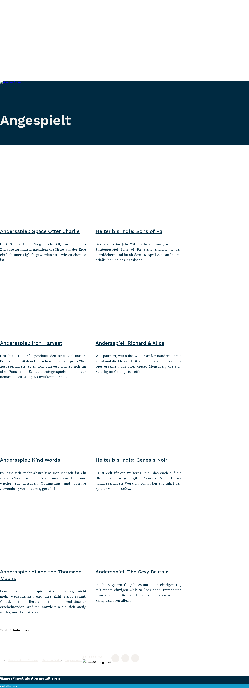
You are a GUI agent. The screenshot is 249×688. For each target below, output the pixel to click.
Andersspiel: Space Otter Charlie (40, 231)
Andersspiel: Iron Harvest (31, 343)
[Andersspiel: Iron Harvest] (43, 307)
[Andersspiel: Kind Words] (43, 424)
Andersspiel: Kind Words (30, 460)
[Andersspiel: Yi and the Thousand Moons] (43, 536)
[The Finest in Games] (48, 107)
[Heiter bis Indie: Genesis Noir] (139, 424)
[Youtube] (135, 658)
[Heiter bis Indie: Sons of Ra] (139, 195)
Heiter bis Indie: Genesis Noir (131, 460)
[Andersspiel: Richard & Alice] (139, 307)
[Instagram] (115, 658)
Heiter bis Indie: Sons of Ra (129, 231)
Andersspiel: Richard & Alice (130, 343)
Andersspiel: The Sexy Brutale (132, 572)
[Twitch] (125, 658)
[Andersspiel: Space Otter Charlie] (43, 195)
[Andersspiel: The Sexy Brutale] (139, 536)
